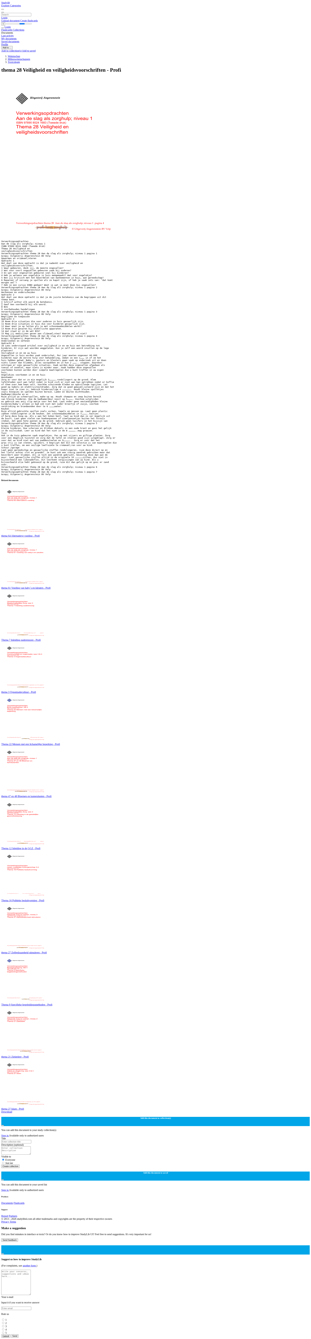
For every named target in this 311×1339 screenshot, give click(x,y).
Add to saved (29, 50)
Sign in (5, 1135)
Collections (18, 29)
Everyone (10, 1159)
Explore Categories (11, 5)
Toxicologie (14, 62)
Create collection (10, 1166)
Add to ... (7, 47)
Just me (9, 1163)
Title (3, 1138)
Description (12, 1144)
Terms (13, 1221)
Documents (7, 1203)
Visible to (6, 1156)
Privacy (5, 1221)
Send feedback (10, 1240)
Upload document (10, 20)
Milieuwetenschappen (19, 59)
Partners (13, 1216)
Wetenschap (14, 56)
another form (29, 1265)
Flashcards (7, 29)
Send (14, 1336)
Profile (4, 44)
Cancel (6, 1336)
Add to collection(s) (11, 50)
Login (4, 17)
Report (4, 1216)
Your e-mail (7, 1297)
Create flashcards (29, 20)
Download (6, 1111)
